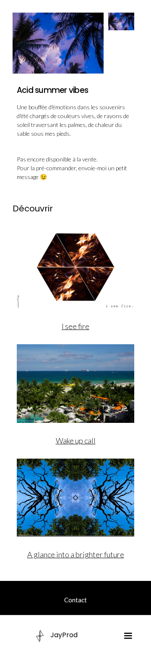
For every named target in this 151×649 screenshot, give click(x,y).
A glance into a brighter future (75, 554)
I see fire (75, 326)
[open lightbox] (58, 43)
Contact (75, 600)
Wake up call (76, 440)
